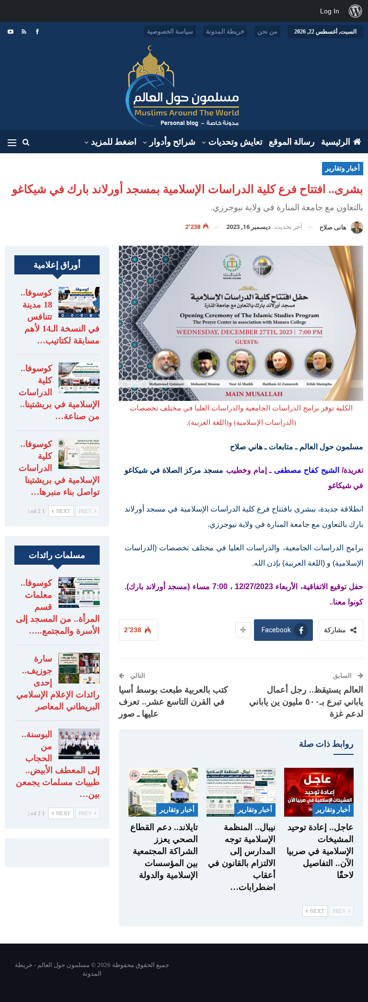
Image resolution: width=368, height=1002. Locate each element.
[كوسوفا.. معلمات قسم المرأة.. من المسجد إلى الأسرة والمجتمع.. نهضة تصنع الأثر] (79, 592)
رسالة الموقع (292, 142)
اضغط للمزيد (114, 142)
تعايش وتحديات (235, 142)
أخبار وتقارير (342, 168)
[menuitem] (355, 11)
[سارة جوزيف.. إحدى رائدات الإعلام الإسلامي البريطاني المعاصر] (79, 668)
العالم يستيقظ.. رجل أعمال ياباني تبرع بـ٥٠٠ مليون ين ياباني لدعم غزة (306, 701)
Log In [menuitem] (329, 11)
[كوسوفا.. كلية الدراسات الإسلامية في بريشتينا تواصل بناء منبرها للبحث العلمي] (79, 453)
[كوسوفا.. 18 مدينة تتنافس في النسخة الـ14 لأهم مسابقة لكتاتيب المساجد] (79, 302)
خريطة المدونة (225, 31)
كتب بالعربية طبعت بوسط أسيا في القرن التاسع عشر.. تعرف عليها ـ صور (173, 701)
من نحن (267, 31)
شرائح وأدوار (173, 142)
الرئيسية (335, 142)
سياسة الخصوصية (170, 31)
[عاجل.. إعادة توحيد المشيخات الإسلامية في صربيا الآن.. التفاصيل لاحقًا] (319, 792)
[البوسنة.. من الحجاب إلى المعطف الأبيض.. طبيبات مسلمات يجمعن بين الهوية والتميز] (79, 744)
